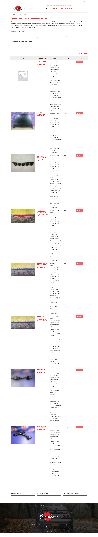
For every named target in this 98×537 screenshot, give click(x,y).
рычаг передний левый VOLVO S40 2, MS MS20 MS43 (42, 428)
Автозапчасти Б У (31, 2)
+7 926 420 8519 (52, 8)
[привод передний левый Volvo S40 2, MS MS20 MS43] (23, 378)
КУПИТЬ (79, 61)
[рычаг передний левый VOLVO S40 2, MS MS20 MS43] (23, 435)
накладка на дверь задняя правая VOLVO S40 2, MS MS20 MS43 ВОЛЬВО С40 (42, 212)
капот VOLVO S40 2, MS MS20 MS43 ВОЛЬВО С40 (42, 114)
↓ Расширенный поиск (80, 53)
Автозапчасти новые (17, 2)
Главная (13, 14)
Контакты (54, 2)
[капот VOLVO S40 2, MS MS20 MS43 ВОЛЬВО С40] (23, 121)
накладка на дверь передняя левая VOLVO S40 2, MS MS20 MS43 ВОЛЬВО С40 (42, 266)
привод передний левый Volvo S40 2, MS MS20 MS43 (42, 371)
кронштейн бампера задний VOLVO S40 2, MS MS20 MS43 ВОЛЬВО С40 (42, 157)
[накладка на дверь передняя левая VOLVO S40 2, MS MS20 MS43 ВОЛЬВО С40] (23, 269)
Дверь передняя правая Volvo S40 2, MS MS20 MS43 (42, 63)
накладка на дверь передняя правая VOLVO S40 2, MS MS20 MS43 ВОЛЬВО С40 (42, 319)
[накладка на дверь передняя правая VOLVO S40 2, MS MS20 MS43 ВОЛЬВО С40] (23, 322)
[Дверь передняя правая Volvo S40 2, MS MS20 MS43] (23, 75)
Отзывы (70, 2)
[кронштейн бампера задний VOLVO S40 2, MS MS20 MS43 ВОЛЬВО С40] (23, 163)
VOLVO (19, 14)
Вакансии (63, 2)
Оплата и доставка (43, 2)
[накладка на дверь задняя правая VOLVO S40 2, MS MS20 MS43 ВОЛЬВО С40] (23, 216)
